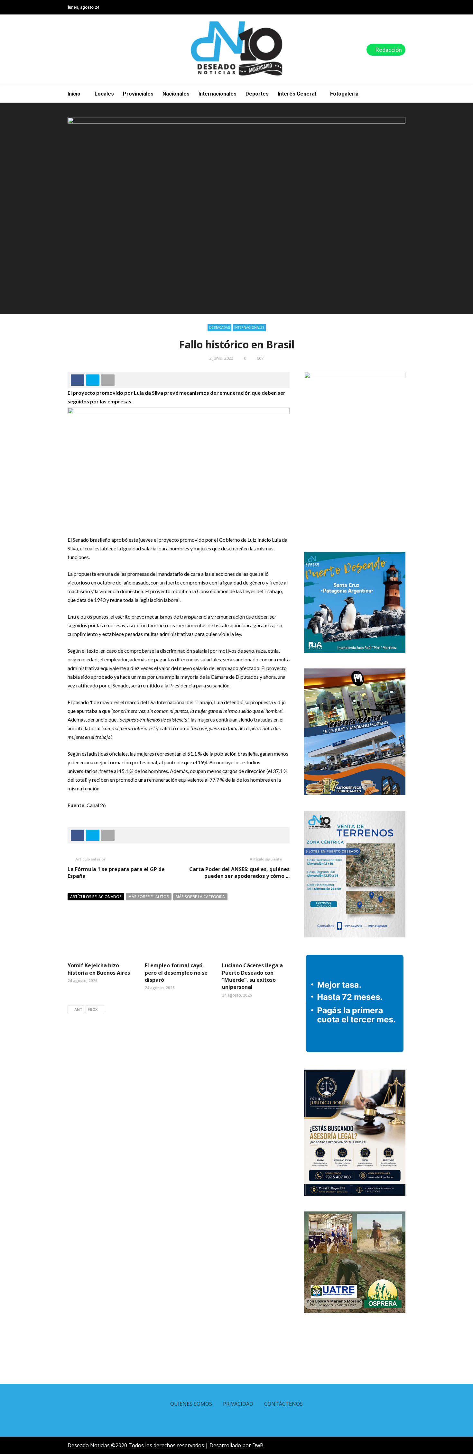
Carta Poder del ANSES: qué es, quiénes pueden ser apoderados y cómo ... (239, 872)
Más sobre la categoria (200, 896)
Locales (104, 94)
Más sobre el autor (148, 896)
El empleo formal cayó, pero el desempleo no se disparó (176, 972)
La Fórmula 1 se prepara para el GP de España (116, 872)
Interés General (297, 94)
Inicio (74, 94)
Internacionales (217, 94)
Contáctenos (283, 1403)
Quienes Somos (191, 1403)
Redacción (388, 49)
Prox (92, 1009)
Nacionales (176, 94)
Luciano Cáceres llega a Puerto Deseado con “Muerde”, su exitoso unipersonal (252, 976)
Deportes (257, 94)
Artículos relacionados (96, 896)
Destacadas (219, 327)
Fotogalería (344, 94)
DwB (258, 1445)
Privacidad (238, 1403)
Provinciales (138, 94)
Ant (78, 1009)
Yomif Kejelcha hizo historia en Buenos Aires (99, 969)
